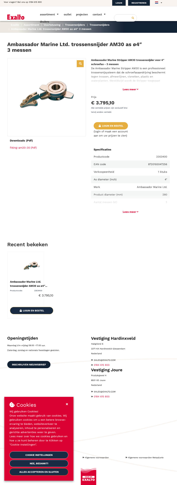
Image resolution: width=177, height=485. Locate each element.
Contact (97, 14)
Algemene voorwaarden (97, 457)
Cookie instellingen (39, 455)
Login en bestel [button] (112, 125)
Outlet (67, 14)
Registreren (139, 3)
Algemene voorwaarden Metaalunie (146, 457)
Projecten (82, 14)
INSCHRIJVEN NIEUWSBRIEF (29, 364)
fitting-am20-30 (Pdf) (23, 147)
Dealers (44, 21)
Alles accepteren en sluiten (39, 472)
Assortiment (47, 14)
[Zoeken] (133, 17)
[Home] (18, 17)
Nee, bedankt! (39, 463)
